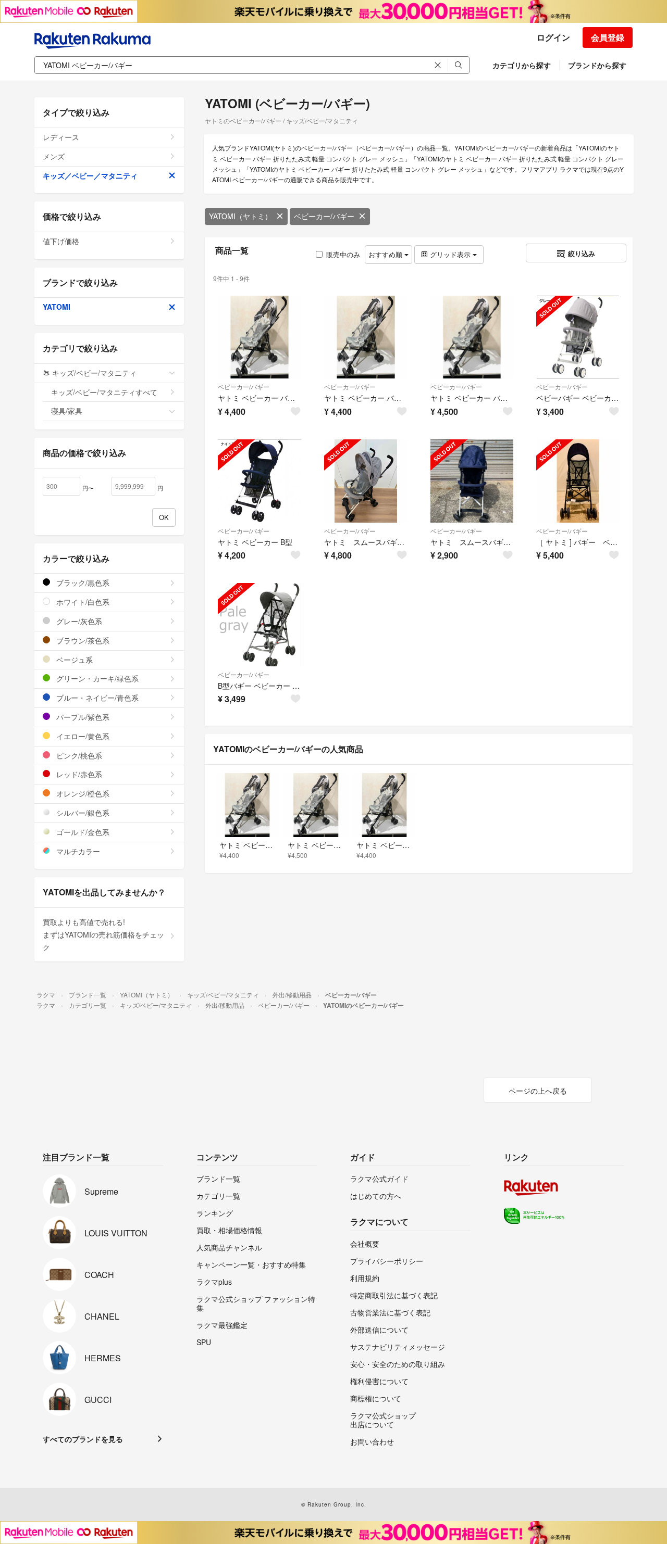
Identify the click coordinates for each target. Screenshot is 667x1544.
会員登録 (607, 37)
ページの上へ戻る (538, 1090)
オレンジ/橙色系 (81, 793)
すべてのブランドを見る (83, 1439)
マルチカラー (77, 851)
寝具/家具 (66, 411)
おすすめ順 (386, 254)
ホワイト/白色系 (81, 602)
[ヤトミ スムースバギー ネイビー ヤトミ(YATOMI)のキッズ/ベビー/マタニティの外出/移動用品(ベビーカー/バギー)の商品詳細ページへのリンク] (472, 481)
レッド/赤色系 (78, 774)
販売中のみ (343, 254)
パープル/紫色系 (81, 717)
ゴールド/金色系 (81, 832)
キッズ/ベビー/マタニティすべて (104, 392)
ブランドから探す (597, 65)
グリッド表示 (450, 254)
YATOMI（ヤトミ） (240, 216)
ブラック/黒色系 (81, 582)
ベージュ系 (73, 659)
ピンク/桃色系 (78, 755)
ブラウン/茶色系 (81, 640)
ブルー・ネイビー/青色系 (96, 697)
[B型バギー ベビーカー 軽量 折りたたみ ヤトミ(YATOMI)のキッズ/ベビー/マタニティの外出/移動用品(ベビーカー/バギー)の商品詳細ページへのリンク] (259, 624)
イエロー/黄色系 (81, 736)
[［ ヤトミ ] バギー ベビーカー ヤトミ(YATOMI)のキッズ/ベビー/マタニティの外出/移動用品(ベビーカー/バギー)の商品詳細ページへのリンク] (578, 481)
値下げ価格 (61, 241)
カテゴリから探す (521, 65)
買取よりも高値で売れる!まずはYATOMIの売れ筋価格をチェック (103, 934)
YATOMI (56, 306)
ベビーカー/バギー (324, 216)
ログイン (553, 37)
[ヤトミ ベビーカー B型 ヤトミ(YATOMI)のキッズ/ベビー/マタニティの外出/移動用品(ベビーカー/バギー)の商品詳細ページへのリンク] (259, 481)
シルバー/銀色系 (81, 812)
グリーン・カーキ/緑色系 (96, 678)
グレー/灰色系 (78, 621)
